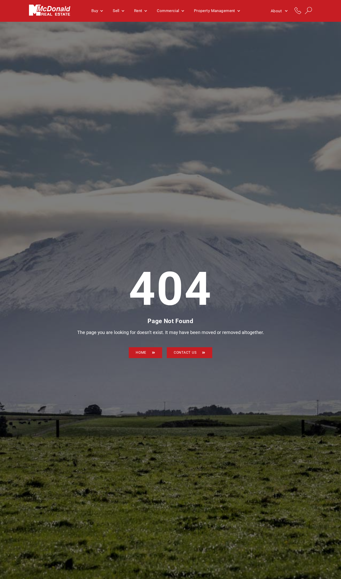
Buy (94, 10)
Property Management (214, 10)
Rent (138, 10)
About (276, 11)
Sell (116, 10)
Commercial (168, 10)
